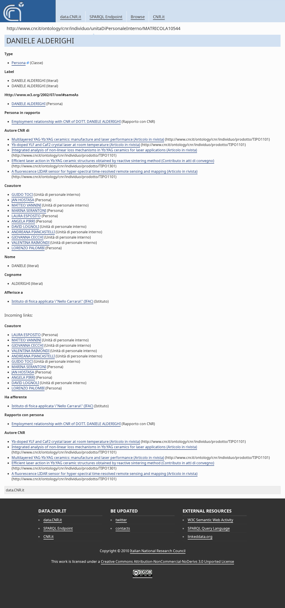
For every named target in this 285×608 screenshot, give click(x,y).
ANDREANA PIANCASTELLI (33, 231)
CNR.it (159, 16)
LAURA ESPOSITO (26, 215)
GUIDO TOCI (22, 194)
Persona (19, 62)
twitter (121, 519)
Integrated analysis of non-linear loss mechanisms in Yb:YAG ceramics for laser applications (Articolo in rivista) (104, 150)
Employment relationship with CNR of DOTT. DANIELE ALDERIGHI (66, 121)
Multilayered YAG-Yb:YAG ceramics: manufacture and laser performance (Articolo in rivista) (88, 139)
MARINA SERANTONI (29, 210)
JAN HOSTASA (23, 199)
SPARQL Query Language (209, 528)
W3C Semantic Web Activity (210, 519)
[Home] (27, 11)
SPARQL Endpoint (106, 16)
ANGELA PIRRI (23, 221)
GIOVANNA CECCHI (27, 237)
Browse (138, 16)
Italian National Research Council (157, 550)
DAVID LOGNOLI (25, 226)
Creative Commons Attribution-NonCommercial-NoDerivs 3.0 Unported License (167, 561)
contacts (123, 528)
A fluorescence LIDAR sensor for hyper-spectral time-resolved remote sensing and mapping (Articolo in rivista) (104, 171)
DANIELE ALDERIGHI (28, 103)
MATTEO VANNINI (26, 205)
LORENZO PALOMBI (28, 247)
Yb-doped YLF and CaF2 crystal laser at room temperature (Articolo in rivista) (76, 144)
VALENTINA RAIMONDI (30, 242)
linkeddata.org (200, 536)
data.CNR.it (70, 16)
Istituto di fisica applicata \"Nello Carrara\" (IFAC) (52, 301)
